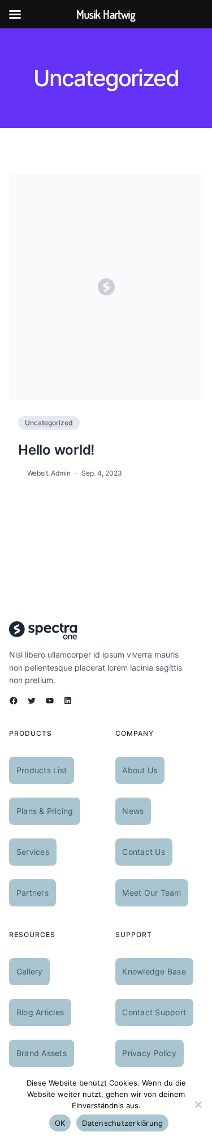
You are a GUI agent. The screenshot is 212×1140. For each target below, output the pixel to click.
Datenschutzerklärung (122, 1123)
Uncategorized (49, 422)
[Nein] (198, 1104)
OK (60, 1123)
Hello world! (56, 450)
